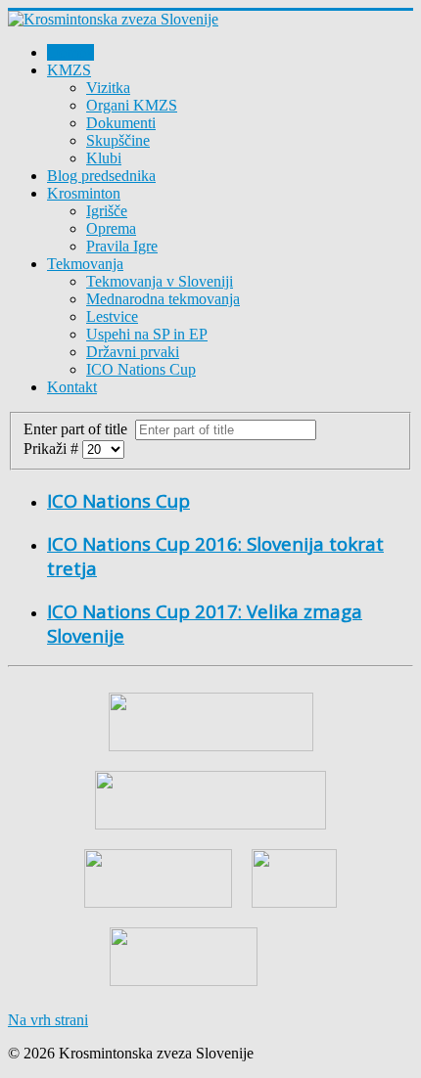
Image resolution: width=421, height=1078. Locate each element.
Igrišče (106, 210)
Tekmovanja (85, 263)
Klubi (103, 158)
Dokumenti (121, 122)
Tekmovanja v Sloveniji (159, 281)
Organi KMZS (131, 105)
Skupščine (118, 140)
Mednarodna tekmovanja (163, 299)
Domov (70, 52)
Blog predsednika (101, 175)
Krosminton (83, 193)
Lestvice (112, 316)
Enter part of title (79, 429)
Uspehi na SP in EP (147, 334)
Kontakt (72, 387)
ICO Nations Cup (141, 369)
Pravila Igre (122, 246)
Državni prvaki (132, 351)
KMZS (69, 70)
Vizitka (108, 87)
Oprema (111, 228)
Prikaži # (52, 448)
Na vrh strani (48, 1019)
